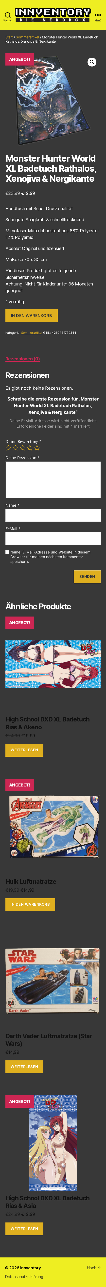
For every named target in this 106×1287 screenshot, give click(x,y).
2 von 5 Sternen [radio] (15, 448)
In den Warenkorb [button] (30, 904)
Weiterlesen (24, 750)
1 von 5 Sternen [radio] (8, 448)
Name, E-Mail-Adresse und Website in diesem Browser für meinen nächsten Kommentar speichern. (50, 557)
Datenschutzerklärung (24, 1276)
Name (12, 505)
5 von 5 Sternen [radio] (37, 448)
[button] (92, 62)
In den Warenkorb (31, 315)
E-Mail (12, 529)
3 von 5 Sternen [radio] (23, 448)
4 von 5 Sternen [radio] (30, 448)
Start (9, 37)
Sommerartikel (27, 37)
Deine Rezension (22, 458)
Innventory (30, 1267)
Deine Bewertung (23, 441)
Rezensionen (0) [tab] (22, 358)
